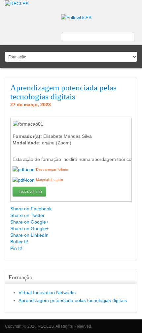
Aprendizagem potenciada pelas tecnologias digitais (63, 92)
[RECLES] (16, 3)
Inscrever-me (30, 191)
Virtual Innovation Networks (47, 292)
